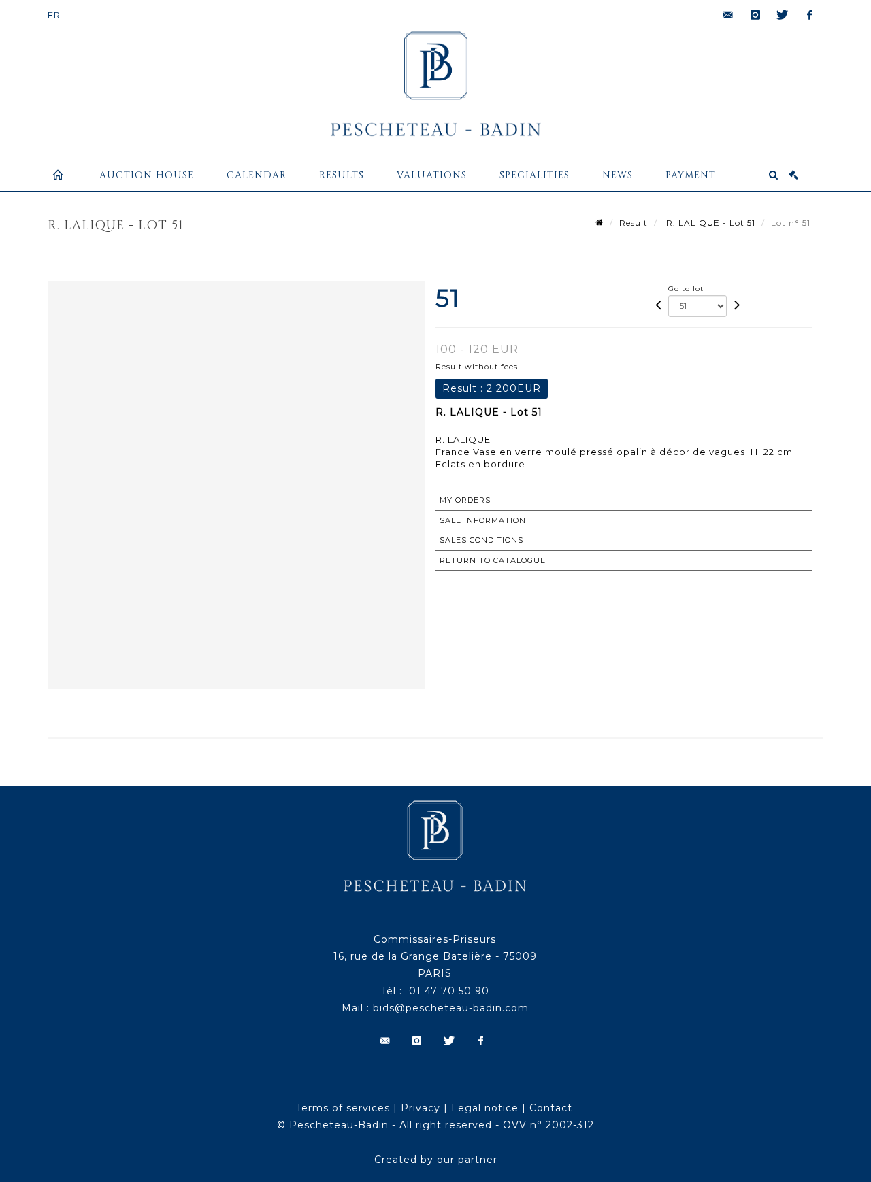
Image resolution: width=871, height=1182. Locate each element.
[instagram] (755, 15)
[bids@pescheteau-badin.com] (728, 15)
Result (633, 223)
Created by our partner (435, 1159)
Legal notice (485, 1108)
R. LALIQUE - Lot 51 (709, 223)
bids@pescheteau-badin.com (451, 1008)
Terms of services (343, 1108)
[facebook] (809, 15)
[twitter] (782, 15)
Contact (550, 1108)
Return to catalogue (493, 560)
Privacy (420, 1108)
